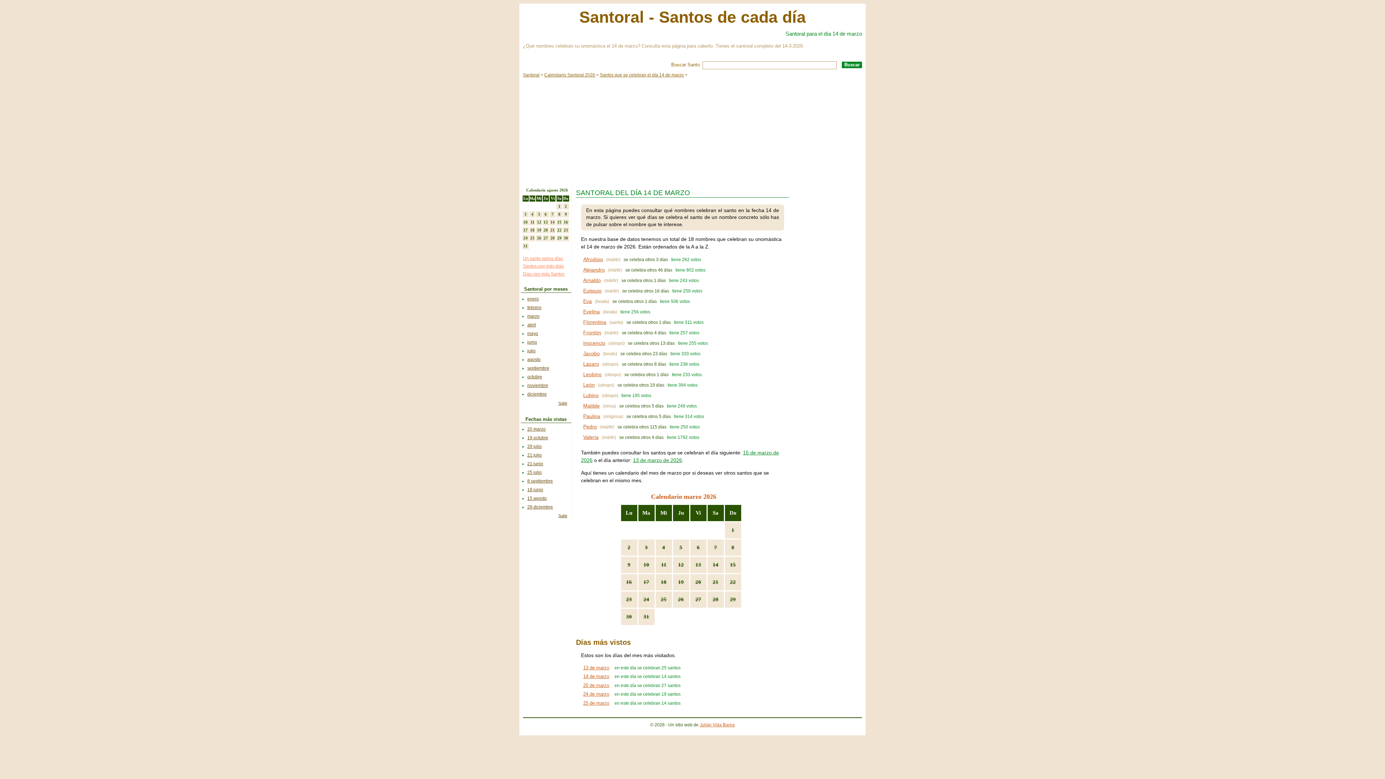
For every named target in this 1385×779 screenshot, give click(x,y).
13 (698, 565)
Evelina (591, 311)
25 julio (534, 472)
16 (629, 582)
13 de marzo (596, 667)
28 (715, 599)
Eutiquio (592, 291)
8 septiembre (540, 481)
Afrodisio (593, 259)
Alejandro (594, 270)
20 (698, 582)
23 (629, 599)
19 (681, 582)
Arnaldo (592, 280)
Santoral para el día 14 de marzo (824, 34)
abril (531, 324)
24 (646, 599)
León (589, 385)
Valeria (591, 437)
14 (715, 565)
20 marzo (536, 429)
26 (681, 599)
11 (664, 565)
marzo (533, 316)
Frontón (592, 332)
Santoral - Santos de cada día (692, 17)
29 (733, 599)
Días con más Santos (543, 274)
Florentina (594, 322)
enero (533, 299)
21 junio (535, 463)
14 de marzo (596, 676)
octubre (534, 376)
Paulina (591, 416)
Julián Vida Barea (717, 724)
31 (646, 617)
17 (646, 582)
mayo (532, 333)
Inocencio (594, 343)
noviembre (537, 385)
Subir (562, 403)
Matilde (591, 406)
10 (646, 565)
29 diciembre (540, 507)
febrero (534, 307)
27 (698, 599)
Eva (587, 301)
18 (664, 582)
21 (715, 582)
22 (733, 582)
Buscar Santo (685, 64)
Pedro (590, 427)
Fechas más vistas (546, 419)
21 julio (534, 455)
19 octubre (537, 437)
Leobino (592, 374)
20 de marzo (596, 685)
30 (629, 617)
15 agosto (537, 498)
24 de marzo (596, 694)
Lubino (591, 395)
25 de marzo (596, 703)
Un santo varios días (543, 258)
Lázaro (591, 364)
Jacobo (591, 353)
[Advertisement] (692, 131)
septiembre (538, 368)
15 (733, 565)
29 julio (534, 446)
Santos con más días (543, 266)
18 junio (535, 489)
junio (532, 342)
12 (681, 565)
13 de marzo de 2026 (657, 460)
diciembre (537, 394)
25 (664, 599)
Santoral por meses (546, 289)
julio (531, 350)
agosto (534, 359)
